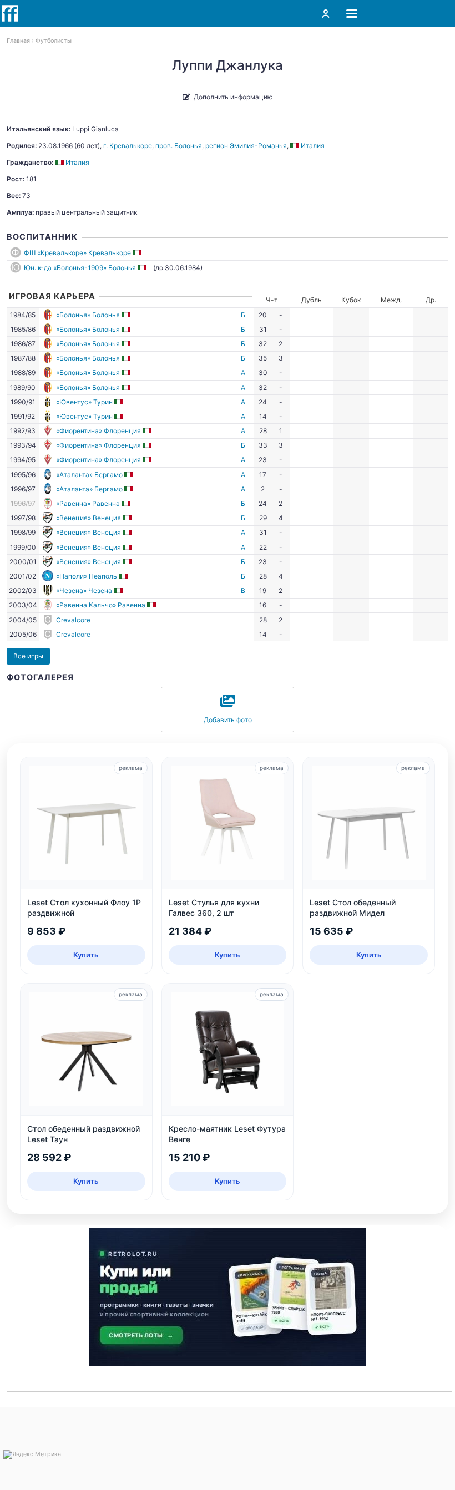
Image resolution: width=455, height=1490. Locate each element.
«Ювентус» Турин (84, 402)
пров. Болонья (178, 145)
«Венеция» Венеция (88, 518)
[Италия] (138, 253)
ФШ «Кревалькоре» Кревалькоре (77, 253)
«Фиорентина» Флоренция (98, 431)
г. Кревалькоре (127, 145)
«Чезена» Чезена (84, 590)
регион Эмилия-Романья (246, 145)
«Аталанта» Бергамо (89, 474)
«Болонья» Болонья (88, 315)
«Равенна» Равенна (88, 503)
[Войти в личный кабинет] (325, 13)
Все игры (28, 656)
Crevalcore (73, 620)
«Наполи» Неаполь (86, 576)
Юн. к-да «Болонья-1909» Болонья (80, 267)
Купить (86, 954)
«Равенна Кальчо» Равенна (100, 605)
